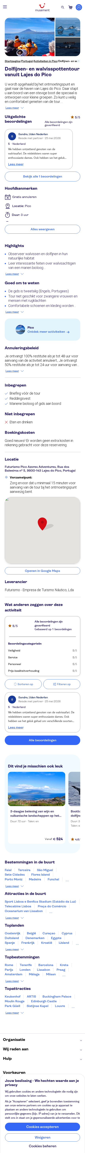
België (31, 933)
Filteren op (64, 684)
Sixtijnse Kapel (37, 1006)
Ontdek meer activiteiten (46, 332)
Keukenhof (12, 996)
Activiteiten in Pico (45, 61)
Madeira (35, 879)
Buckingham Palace (56, 996)
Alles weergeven (43, 229)
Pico (30, 327)
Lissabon (43, 970)
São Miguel (45, 870)
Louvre (60, 1006)
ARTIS (31, 996)
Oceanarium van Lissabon (24, 911)
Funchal (53, 879)
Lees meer (12, 107)
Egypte (56, 938)
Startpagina (12, 61)
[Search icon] (62, 7)
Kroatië (46, 943)
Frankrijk (28, 943)
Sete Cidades (15, 874)
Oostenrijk (12, 933)
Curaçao (48, 933)
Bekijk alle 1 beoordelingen (42, 176)
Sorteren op (25, 684)
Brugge (67, 974)
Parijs (9, 970)
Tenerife (26, 965)
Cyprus (67, 933)
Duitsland (12, 938)
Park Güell (12, 1006)
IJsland (64, 943)
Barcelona (45, 965)
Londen (25, 970)
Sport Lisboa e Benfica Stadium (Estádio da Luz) (40, 901)
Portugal (26, 61)
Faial (8, 870)
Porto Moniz (13, 879)
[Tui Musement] (42, 7)
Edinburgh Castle (44, 1001)
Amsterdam (13, 974)
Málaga (34, 974)
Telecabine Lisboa (18, 906)
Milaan (51, 974)
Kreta (64, 965)
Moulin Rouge (15, 1001)
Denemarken (35, 938)
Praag (61, 970)
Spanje (10, 943)
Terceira (24, 870)
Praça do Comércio (52, 906)
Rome (9, 965)
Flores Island (40, 874)
